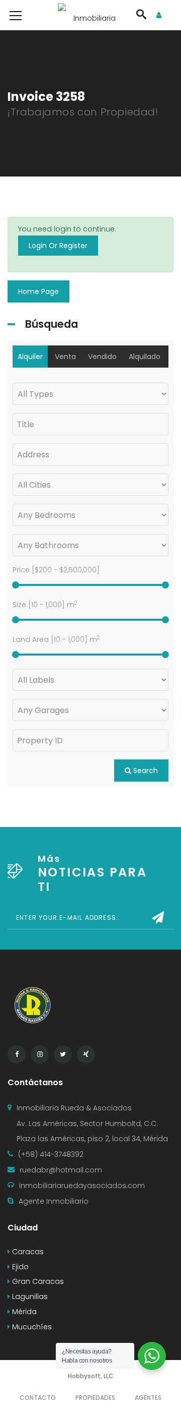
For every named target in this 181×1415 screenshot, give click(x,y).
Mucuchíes (31, 1327)
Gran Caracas (37, 1281)
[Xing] (86, 1054)
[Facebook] (17, 1054)
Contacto (38, 1397)
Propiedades (95, 1397)
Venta (65, 356)
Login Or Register (58, 246)
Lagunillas (29, 1296)
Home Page (38, 291)
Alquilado (144, 356)
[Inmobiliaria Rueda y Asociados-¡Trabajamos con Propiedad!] (90, 15)
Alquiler (30, 356)
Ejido (19, 1267)
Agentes (148, 1397)
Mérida (23, 1312)
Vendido (102, 356)
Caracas (27, 1252)
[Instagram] (40, 1054)
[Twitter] (63, 1054)
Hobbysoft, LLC (91, 1376)
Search (144, 770)
